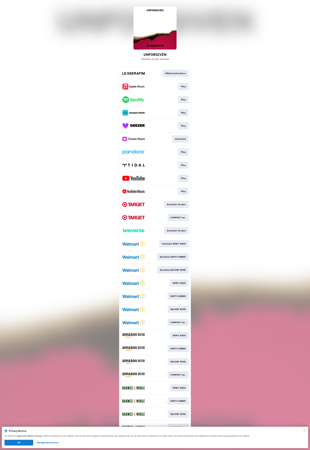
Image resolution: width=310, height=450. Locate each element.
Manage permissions (47, 442)
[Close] (304, 430)
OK (18, 442)
